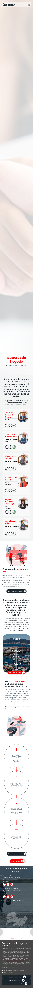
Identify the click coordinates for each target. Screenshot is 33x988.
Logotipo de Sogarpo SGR (9, 4)
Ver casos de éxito (15, 673)
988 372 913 (5, 893)
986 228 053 (6, 881)
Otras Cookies (8, 973)
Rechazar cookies (15, 980)
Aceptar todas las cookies (15, 984)
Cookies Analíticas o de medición (14, 970)
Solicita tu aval (15, 861)
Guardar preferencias (15, 977)
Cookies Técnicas (9, 968)
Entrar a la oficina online (15, 854)
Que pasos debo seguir (15, 591)
